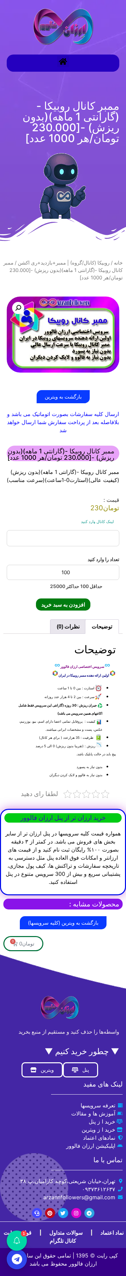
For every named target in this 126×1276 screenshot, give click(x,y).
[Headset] (37, 1213)
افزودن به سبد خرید (63, 604)
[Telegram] (89, 1213)
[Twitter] (63, 1213)
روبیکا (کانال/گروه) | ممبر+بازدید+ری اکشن (64, 263)
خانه (118, 263)
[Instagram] (76, 1213)
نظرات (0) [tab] (68, 626)
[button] (63, 61)
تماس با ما (108, 1160)
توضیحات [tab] (102, 626)
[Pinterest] (50, 1213)
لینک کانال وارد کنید (97, 522)
